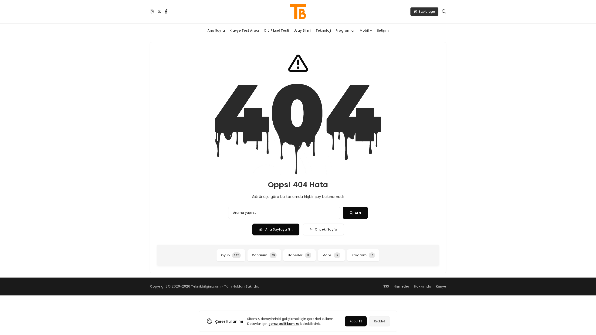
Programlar (345, 30)
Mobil (364, 30)
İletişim (383, 30)
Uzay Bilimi (302, 30)
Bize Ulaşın (427, 11)
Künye (441, 286)
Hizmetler (401, 286)
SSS (386, 286)
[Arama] (444, 12)
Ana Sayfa (216, 30)
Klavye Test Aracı (244, 30)
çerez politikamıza (283, 323)
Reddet (379, 321)
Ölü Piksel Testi (276, 30)
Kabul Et (355, 321)
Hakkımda (422, 286)
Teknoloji (323, 30)
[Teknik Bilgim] (298, 11)
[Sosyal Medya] (152, 12)
